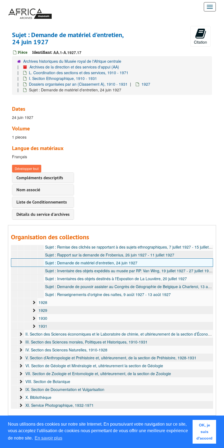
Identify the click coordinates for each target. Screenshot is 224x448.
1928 (43, 302)
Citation (200, 42)
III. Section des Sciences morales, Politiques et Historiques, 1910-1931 (86, 342)
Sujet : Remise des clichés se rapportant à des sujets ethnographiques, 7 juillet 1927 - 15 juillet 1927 (132, 247)
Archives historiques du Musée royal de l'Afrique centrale (72, 61)
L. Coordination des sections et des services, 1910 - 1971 (78, 72)
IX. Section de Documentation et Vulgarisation (64, 389)
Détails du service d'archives (43, 214)
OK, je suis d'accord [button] (204, 431)
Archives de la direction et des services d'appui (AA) (74, 67)
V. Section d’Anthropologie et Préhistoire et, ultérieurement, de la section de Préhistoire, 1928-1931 (110, 357)
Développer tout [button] (27, 168)
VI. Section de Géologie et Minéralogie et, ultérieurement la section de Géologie (94, 365)
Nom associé (28, 190)
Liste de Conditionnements (41, 202)
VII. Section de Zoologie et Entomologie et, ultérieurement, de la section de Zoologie (98, 373)
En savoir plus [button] (48, 438)
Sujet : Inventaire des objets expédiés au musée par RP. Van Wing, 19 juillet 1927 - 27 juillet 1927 (129, 270)
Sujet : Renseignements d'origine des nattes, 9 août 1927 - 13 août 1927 (108, 294)
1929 (43, 310)
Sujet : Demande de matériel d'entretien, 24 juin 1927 (91, 262)
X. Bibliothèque (38, 397)
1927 (146, 84)
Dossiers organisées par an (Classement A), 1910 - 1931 (78, 84)
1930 (43, 318)
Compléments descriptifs (39, 178)
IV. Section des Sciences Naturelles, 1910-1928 (66, 350)
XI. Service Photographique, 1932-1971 (59, 405)
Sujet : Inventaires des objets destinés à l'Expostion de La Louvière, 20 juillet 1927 (116, 278)
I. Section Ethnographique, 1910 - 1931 (63, 78)
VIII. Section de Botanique (47, 381)
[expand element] (33, 302)
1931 (43, 326)
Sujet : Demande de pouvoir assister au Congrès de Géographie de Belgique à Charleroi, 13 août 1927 (134, 286)
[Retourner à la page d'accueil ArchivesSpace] (30, 7)
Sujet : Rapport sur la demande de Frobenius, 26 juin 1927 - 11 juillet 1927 (109, 255)
